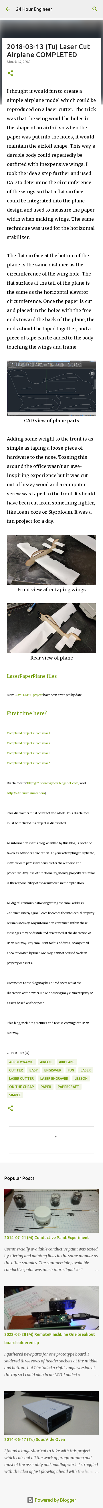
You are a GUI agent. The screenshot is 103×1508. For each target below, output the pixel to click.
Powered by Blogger (55, 1500)
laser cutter (21, 1078)
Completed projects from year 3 (28, 753)
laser (86, 1070)
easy (33, 1070)
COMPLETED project (29, 695)
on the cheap (21, 1087)
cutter (16, 1070)
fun (71, 1070)
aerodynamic (21, 1062)
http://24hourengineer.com (26, 793)
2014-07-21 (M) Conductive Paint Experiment (46, 1237)
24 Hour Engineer (34, 9)
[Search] (95, 9)
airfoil (46, 1062)
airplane (67, 1062)
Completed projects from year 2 (28, 743)
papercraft (68, 1087)
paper (46, 1087)
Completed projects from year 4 (29, 763)
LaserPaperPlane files (32, 676)
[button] (10, 73)
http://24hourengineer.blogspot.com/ (53, 783)
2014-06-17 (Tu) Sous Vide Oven (34, 1439)
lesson (81, 1078)
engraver (52, 1070)
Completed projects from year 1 (28, 733)
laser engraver (54, 1078)
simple (15, 1095)
